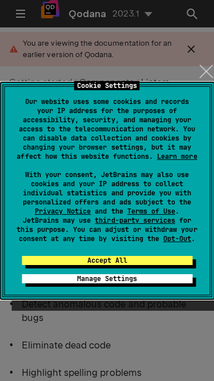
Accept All (107, 260)
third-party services (135, 220)
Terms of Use (151, 211)
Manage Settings (107, 278)
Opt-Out (177, 238)
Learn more (177, 156)
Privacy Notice (63, 211)
